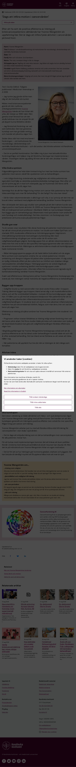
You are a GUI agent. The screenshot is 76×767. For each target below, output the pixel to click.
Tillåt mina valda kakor (38, 402)
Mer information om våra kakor (14, 388)
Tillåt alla (38, 407)
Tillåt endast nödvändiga (38, 397)
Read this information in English (15, 391)
